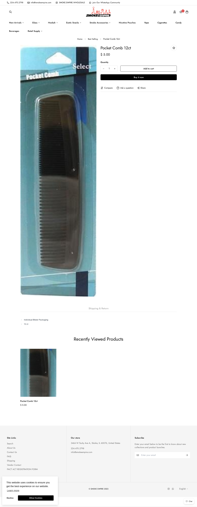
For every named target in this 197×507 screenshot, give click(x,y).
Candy (179, 22)
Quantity (104, 62)
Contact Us (12, 452)
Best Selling (93, 39)
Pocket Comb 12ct (29, 401)
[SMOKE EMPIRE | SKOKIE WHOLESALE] (98, 11)
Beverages (14, 31)
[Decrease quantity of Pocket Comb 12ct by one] (103, 69)
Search (10, 443)
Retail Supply (34, 31)
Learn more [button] (13, 490)
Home (79, 39)
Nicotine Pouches (127, 22)
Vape (146, 22)
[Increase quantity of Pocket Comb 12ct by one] (115, 69)
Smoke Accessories (99, 22)
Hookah (51, 22)
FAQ (9, 456)
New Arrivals (15, 22)
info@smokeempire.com (81, 452)
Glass (34, 22)
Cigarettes (162, 22)
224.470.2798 (77, 448)
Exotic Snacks (72, 22)
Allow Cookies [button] (35, 498)
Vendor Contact (14, 465)
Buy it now (139, 77)
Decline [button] (10, 498)
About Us (11, 447)
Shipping (11, 460)
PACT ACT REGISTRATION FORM (22, 469)
